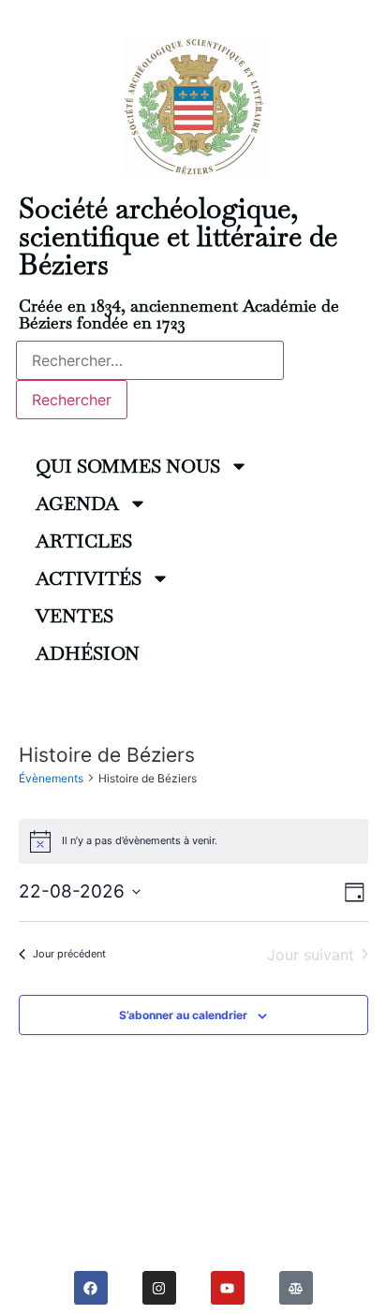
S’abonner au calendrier (183, 1015)
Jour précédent (69, 953)
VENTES (74, 616)
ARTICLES (84, 541)
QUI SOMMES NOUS (128, 466)
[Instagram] (159, 1288)
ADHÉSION (88, 653)
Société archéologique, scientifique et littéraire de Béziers (178, 236)
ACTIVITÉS (88, 578)
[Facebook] (91, 1288)
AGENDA (77, 503)
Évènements (51, 778)
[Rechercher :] (150, 360)
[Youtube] (228, 1288)
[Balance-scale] (296, 1288)
